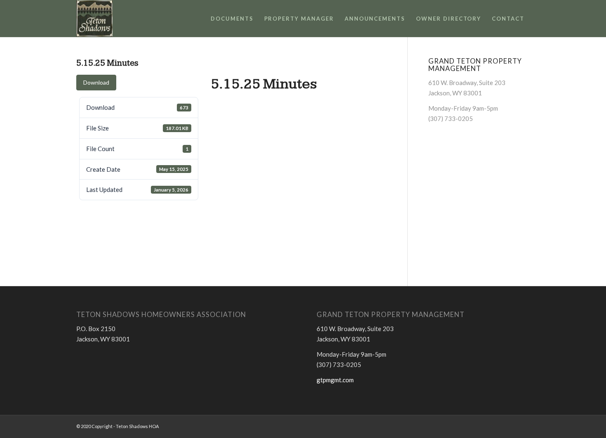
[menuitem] (232, 18)
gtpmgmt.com (335, 380)
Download (96, 82)
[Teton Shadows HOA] (94, 18)
